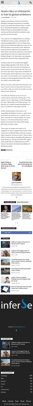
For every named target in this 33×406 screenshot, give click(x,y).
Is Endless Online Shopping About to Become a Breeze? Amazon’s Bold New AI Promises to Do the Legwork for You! (16, 216)
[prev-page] (15, 223)
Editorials (3, 392)
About (4, 401)
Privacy (28, 401)
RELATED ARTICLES (9, 202)
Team (17, 401)
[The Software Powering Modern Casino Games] (5, 271)
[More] (21, 154)
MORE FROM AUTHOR (22, 202)
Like (30, 232)
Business (3, 381)
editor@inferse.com (20, 327)
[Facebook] (16, 330)
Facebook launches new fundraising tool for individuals (25, 164)
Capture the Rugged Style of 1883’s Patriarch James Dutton (20, 251)
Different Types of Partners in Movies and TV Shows (20, 243)
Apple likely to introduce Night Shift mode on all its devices (8, 165)
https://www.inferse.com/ (16, 184)
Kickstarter (9, 150)
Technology (7, 6)
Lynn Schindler (6, 17)
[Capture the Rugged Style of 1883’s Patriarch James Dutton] (5, 253)
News (2, 378)
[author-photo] (16, 176)
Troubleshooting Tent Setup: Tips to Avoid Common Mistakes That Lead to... (21, 261)
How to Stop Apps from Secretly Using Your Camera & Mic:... (21, 287)
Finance (3, 384)
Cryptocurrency (5, 389)
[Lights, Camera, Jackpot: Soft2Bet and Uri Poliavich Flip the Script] (5, 280)
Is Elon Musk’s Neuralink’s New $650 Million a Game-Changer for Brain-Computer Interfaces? (5, 215)
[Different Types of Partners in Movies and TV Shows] (5, 244)
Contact (10, 401)
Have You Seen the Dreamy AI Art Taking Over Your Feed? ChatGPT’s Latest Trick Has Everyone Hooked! (26, 215)
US (2, 386)
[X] (16, 197)
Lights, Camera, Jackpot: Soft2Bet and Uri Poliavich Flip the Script (20, 279)
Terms (22, 401)
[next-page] (18, 223)
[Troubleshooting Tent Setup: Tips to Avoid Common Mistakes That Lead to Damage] (5, 262)
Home (2, 6)
